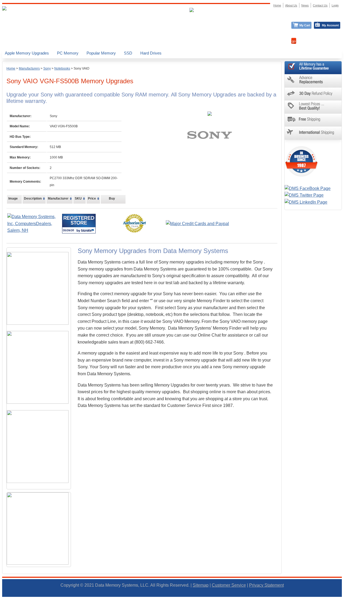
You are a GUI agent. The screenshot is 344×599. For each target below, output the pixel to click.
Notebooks (62, 68)
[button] (343, 596)
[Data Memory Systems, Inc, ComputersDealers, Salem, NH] (34, 230)
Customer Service (229, 585)
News (305, 5)
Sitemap (201, 585)
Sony (47, 68)
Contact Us (320, 5)
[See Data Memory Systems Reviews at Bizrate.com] (79, 223)
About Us (291, 5)
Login (335, 5)
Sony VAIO (81, 68)
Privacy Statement (266, 585)
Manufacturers (29, 68)
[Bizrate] (88, 230)
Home (10, 68)
